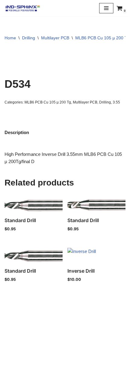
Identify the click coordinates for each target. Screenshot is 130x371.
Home (10, 37)
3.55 (116, 102)
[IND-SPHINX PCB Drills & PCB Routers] (23, 8)
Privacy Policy (65, 351)
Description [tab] (17, 132)
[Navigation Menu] (106, 8)
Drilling (28, 37)
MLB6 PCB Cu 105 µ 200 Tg (102, 37)
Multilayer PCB (55, 37)
